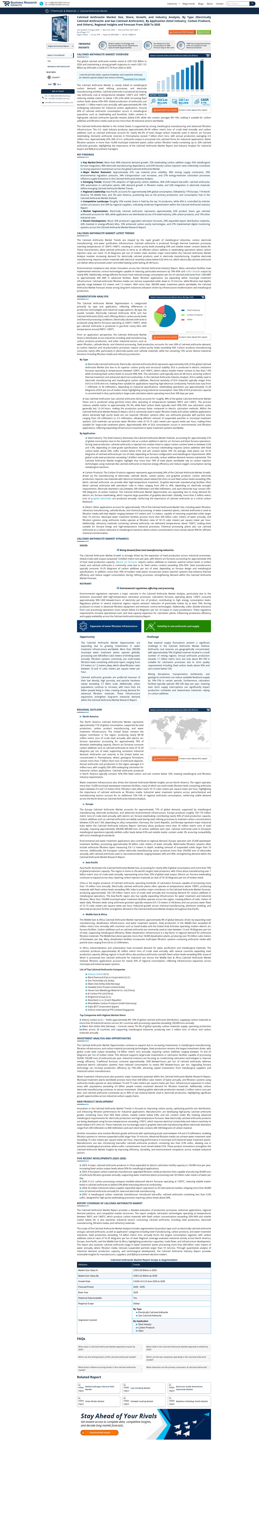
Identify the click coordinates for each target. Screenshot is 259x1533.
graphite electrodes (101, 498)
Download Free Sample (166, 110)
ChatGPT (56, 77)
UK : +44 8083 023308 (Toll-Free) (57, 99)
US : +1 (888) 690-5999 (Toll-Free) (57, 96)
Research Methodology (58, 66)
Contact (220, 3)
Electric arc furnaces (126, 562)
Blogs (201, 3)
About (210, 3)
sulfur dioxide (193, 271)
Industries (172, 3)
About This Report (56, 55)
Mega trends (189, 3)
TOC (49, 61)
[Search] (252, 4)
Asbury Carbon (95, 974)
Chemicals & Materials (64, 10)
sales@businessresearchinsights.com (59, 102)
